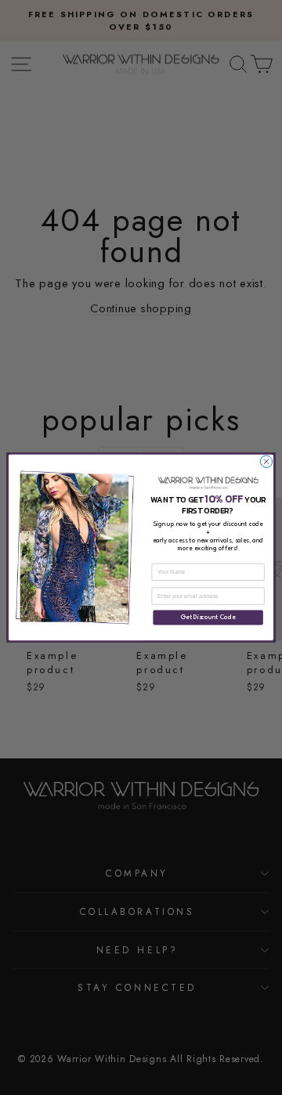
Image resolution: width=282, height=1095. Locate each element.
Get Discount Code (208, 617)
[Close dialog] (266, 461)
